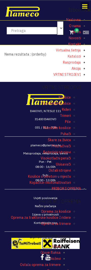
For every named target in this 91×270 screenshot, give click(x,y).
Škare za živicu (59, 140)
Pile (68, 121)
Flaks (56, 246)
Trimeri (65, 115)
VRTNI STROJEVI (67, 74)
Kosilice (65, 97)
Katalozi (74, 56)
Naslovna (73, 19)
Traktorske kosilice (56, 103)
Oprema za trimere (56, 223)
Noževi (55, 258)
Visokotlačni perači (56, 158)
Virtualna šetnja (68, 50)
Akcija (76, 68)
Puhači (66, 134)
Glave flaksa (50, 252)
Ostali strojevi (60, 170)
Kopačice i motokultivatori (50, 182)
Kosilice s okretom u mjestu (49, 176)
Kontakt (74, 44)
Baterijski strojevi (57, 152)
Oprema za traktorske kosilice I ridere (41, 217)
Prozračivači (61, 146)
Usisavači (63, 164)
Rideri (66, 109)
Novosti (75, 38)
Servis (76, 32)
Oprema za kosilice (56, 211)
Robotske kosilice (57, 127)
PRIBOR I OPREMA (66, 188)
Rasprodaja (72, 62)
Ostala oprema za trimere (40, 264)
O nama (75, 26)
